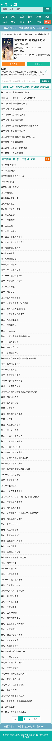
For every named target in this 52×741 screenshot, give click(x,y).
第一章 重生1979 (8, 164)
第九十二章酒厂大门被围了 (12, 662)
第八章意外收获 (8, 203)
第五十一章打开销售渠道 (11, 435)
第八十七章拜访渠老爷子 (11, 634)
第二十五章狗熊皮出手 (10, 297)
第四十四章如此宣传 (9, 397)
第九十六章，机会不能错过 (12, 684)
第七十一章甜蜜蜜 (9, 546)
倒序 (47, 159)
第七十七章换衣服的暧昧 (11, 579)
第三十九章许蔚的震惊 (10, 375)
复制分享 (46, 81)
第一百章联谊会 (8, 706)
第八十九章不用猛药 (9, 645)
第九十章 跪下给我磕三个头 (13, 651)
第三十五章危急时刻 (9, 352)
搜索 (47, 9)
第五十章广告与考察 (9, 430)
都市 (30, 16)
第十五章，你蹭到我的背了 (12, 242)
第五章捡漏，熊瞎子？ (10, 187)
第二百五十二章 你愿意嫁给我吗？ (16, 92)
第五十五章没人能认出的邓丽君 (14, 457)
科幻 (4, 22)
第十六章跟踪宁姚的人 (10, 247)
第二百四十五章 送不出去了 (13, 131)
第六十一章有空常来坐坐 (11, 491)
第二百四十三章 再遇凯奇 (12, 142)
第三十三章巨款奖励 (9, 341)
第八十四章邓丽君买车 (10, 618)
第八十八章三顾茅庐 (9, 640)
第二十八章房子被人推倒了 (12, 314)
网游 (47, 16)
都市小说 (18, 34)
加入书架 (13, 63)
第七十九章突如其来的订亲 (12, 590)
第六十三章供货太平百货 (11, 502)
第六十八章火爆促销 (9, 529)
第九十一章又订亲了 (9, 656)
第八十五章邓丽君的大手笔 (12, 623)
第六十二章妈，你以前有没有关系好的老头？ (20, 496)
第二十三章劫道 (8, 286)
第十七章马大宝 (8, 253)
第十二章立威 (7, 225)
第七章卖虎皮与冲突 (9, 198)
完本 (38, 22)
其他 (22, 22)
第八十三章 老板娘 (9, 612)
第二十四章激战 (8, 292)
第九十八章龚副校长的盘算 (12, 695)
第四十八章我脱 (8, 419)
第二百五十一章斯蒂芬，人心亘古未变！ (18, 97)
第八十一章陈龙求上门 (10, 601)
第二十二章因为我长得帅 (11, 281)
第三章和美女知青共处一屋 (12, 176)
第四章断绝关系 (8, 181)
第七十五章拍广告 (9, 568)
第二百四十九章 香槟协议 (12, 109)
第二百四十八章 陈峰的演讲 (13, 114)
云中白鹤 (24, 44)
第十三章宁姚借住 (9, 231)
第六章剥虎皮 (7, 192)
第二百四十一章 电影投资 (12, 153)
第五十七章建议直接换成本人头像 (15, 469)
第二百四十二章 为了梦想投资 (14, 147)
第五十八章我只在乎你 (10, 474)
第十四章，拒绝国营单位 (11, 236)
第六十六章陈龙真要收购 (11, 518)
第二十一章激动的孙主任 (11, 275)
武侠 (22, 16)
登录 (47, 22)
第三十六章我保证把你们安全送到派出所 (18, 358)
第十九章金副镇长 (9, 264)
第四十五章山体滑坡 (9, 402)
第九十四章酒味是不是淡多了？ (14, 673)
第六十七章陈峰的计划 (10, 524)
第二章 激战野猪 (8, 170)
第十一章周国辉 (8, 220)
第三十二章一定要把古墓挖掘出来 (15, 336)
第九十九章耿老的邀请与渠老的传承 (16, 701)
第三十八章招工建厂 (9, 369)
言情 (13, 22)
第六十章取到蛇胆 (9, 485)
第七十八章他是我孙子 (10, 585)
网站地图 (26, 737)
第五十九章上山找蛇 (9, 480)
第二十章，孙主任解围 (10, 270)
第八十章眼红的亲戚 (9, 596)
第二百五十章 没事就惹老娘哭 (14, 103)
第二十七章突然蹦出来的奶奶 (13, 308)
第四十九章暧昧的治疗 (10, 424)
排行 (30, 22)
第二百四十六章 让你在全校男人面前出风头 (19, 125)
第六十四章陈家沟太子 (10, 507)
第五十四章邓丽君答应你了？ (13, 452)
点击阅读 (38, 63)
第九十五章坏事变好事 (10, 679)
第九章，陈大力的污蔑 (10, 209)
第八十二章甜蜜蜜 (9, 607)
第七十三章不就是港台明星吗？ (14, 557)
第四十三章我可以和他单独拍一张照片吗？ (19, 391)
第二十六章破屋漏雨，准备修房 (14, 303)
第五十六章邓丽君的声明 (11, 463)
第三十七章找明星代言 (10, 363)
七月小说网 (9, 4)
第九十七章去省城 (9, 690)
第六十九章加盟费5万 (10, 535)
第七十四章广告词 (9, 562)
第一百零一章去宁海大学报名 (13, 712)
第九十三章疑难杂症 (9, 668)
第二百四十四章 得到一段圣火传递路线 (18, 136)
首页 (4, 16)
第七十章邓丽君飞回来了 (11, 540)
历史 (38, 16)
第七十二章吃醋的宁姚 (10, 551)
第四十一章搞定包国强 (10, 386)
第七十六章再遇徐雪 (9, 574)
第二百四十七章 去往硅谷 (12, 120)
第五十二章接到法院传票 (11, 441)
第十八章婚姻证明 (9, 258)
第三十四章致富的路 (9, 347)
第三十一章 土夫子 (9, 330)
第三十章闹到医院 (9, 325)
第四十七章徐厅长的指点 (11, 413)
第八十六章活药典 (9, 629)
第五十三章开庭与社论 (10, 446)
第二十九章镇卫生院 (9, 319)
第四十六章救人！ (9, 408)
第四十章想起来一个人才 (11, 380)
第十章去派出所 (8, 214)
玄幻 (13, 16)
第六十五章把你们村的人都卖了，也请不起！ (20, 513)
